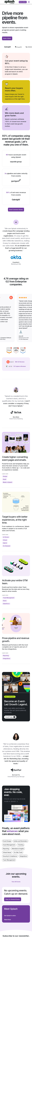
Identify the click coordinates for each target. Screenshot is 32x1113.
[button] (29, 2)
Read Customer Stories (16, 209)
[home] (9, 2)
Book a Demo (22, 2)
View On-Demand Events (12, 899)
